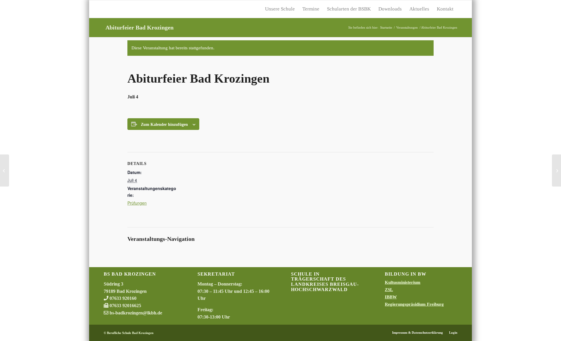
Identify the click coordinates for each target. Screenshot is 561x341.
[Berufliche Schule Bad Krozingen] (147, 9)
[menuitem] (280, 9)
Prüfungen (137, 203)
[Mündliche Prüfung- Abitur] (4, 170)
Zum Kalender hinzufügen (164, 124)
